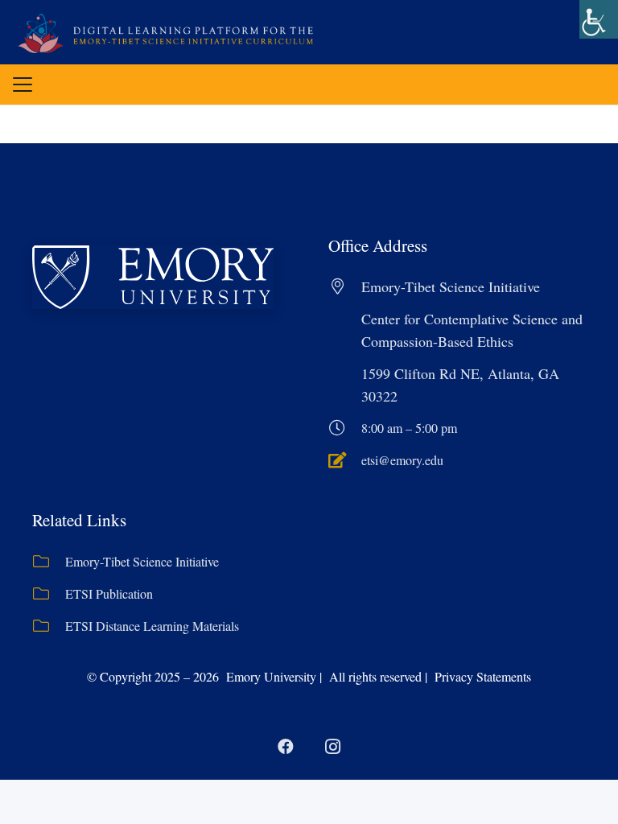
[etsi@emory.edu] (344, 460)
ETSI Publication (109, 593)
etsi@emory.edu (402, 459)
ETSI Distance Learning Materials (152, 625)
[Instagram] (332, 747)
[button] (22, 84)
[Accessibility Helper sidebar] (598, 19)
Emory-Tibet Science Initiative (142, 561)
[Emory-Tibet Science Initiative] (48, 562)
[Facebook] (286, 747)
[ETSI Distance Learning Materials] (48, 626)
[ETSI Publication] (48, 594)
